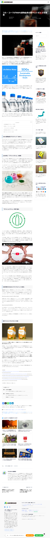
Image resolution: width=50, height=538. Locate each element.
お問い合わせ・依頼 (10, 409)
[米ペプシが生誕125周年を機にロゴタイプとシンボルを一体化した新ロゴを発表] (25, 453)
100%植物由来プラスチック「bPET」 (10, 124)
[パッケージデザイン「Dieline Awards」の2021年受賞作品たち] (9, 453)
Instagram (12, 397)
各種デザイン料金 (30, 535)
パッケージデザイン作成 (19, 409)
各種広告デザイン (26, 505)
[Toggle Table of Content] (31, 122)
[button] (44, 534)
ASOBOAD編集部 (12, 471)
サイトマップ (33, 511)
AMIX (30, 519)
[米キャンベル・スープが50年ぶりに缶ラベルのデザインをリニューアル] (25, 438)
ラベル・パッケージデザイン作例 (37, 504)
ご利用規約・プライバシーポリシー (33, 510)
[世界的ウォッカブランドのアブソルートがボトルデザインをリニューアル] (25, 424)
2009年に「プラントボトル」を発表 (9, 126)
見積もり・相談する (39, 535)
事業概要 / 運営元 (24, 510)
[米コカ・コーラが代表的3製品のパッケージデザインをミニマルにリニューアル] (9, 424)
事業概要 (7, 397)
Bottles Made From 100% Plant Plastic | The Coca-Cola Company (11, 371)
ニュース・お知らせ (25, 511)
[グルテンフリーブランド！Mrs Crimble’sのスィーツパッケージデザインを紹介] (9, 438)
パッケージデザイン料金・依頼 (26, 504)
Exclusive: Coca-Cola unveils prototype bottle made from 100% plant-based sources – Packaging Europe (16, 376)
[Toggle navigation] (41, 2)
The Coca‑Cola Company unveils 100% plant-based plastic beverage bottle (12, 379)
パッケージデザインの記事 (36, 18)
